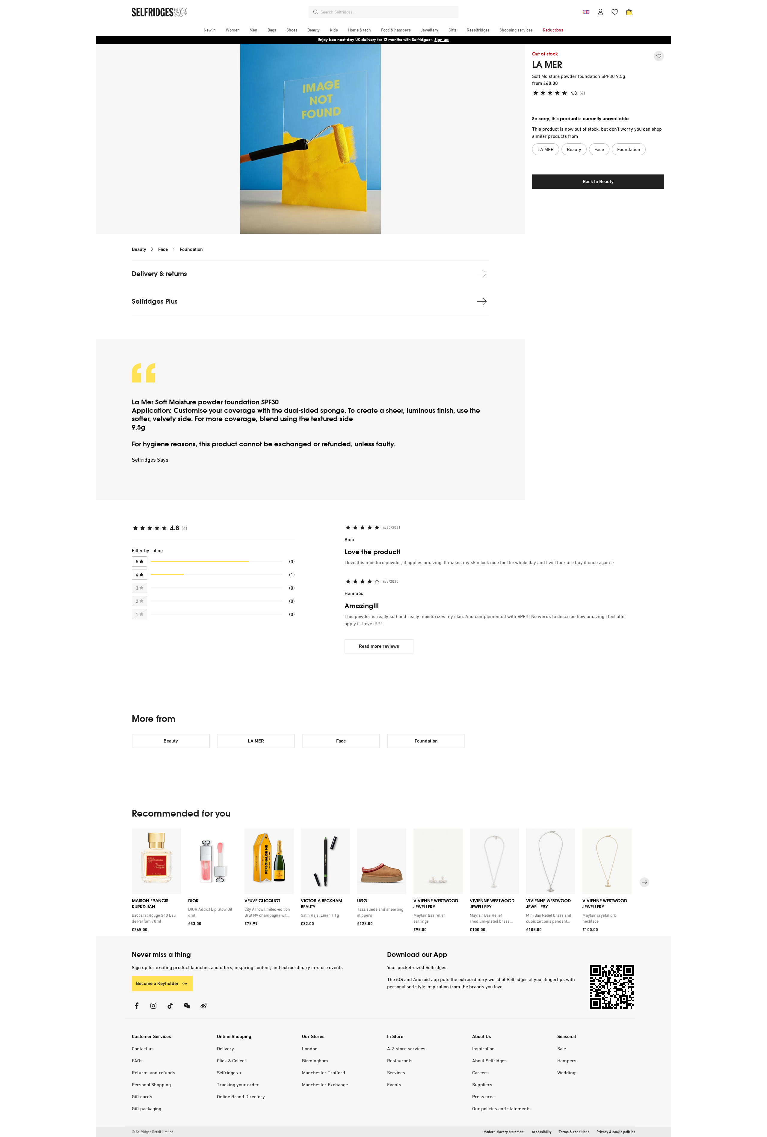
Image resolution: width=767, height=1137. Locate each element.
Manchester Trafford (323, 1072)
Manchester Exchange (325, 1084)
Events (394, 1084)
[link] (155, 918)
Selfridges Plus (155, 301)
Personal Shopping (151, 1084)
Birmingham (315, 1060)
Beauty (139, 249)
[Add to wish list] (659, 56)
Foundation (191, 249)
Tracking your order (238, 1084)
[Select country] (586, 12)
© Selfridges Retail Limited (152, 1132)
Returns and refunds (153, 1072)
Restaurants (400, 1060)
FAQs (137, 1060)
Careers (480, 1072)
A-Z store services (406, 1048)
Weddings (567, 1072)
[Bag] (629, 12)
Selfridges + (229, 1072)
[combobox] (388, 12)
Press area (483, 1096)
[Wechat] (187, 1009)
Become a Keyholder (157, 983)
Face (163, 249)
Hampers (566, 1060)
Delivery (225, 1048)
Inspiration (483, 1048)
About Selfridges (489, 1060)
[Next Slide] (644, 882)
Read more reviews (379, 646)
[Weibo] (204, 1009)
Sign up (441, 39)
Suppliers (482, 1084)
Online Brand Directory (241, 1096)
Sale (561, 1048)
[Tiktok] (170, 1009)
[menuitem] (210, 30)
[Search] (316, 12)
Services (396, 1072)
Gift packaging (146, 1108)
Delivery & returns (159, 273)
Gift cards (142, 1096)
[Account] (600, 12)
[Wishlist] (615, 12)
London (310, 1048)
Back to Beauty (598, 181)
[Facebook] (136, 1009)
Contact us (143, 1048)
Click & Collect (231, 1060)
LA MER (547, 64)
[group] (383, 882)
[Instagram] (153, 1009)
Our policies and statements (501, 1108)
